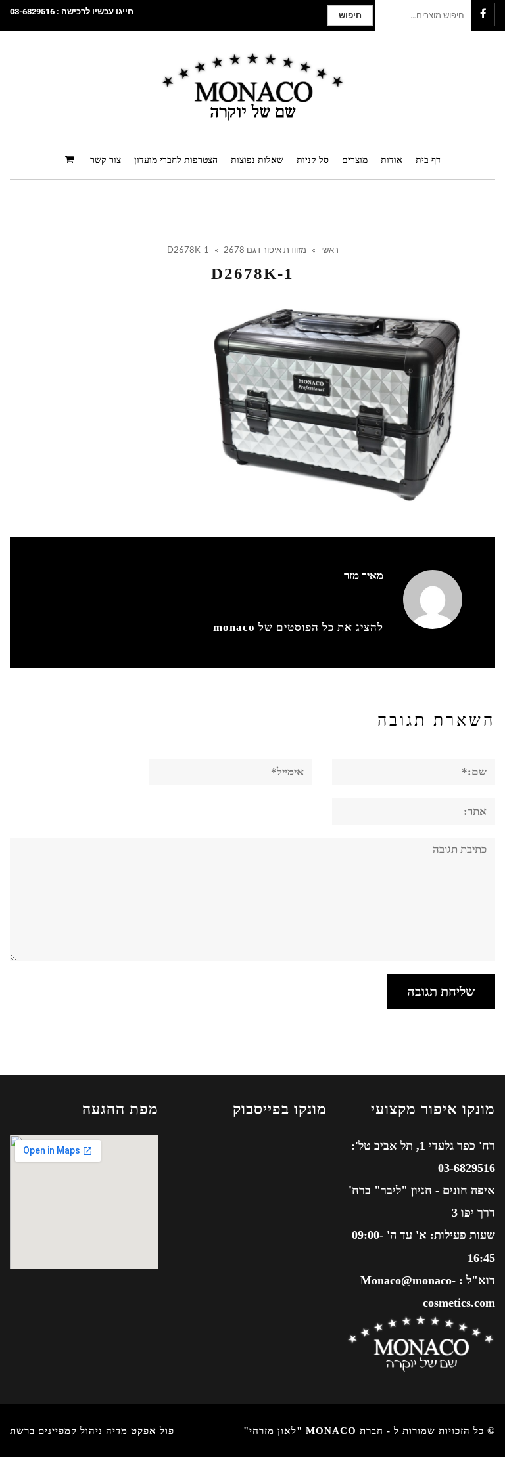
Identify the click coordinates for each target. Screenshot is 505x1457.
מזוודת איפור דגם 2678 (265, 249)
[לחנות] (71, 158)
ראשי (330, 249)
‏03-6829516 (32, 11)
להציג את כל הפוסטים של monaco (298, 627)
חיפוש (350, 15)
